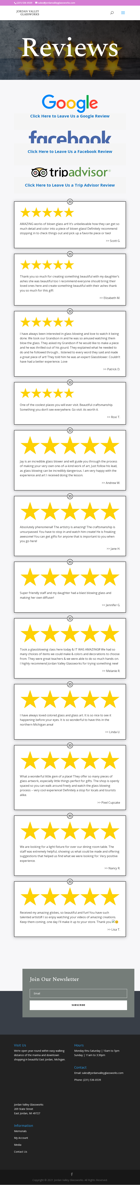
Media (17, 1144)
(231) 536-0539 (92, 1080)
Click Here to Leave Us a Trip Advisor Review (70, 185)
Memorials (20, 1131)
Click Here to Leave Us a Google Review (70, 116)
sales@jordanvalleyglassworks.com (102, 1073)
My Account (21, 1138)
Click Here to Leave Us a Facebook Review (70, 151)
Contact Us (20, 1151)
